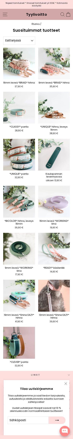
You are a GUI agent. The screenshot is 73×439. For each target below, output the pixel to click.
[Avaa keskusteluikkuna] (65, 431)
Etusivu (36, 24)
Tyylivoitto (36, 14)
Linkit (35, 375)
